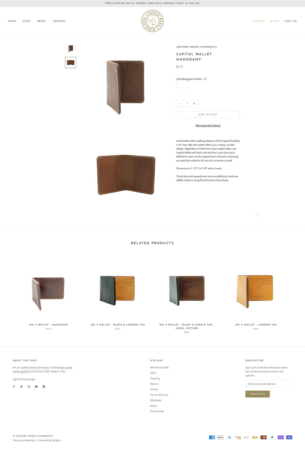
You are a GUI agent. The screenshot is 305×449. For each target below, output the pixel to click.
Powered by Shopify (49, 440)
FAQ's (153, 372)
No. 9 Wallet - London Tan (256, 325)
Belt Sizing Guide (159, 367)
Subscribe (257, 394)
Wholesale (155, 400)
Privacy (154, 389)
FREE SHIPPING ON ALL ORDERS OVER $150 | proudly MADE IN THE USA (152, 3)
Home (12, 21)
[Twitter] (21, 386)
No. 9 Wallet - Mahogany (48, 325)
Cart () (291, 21)
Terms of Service (159, 394)
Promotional (157, 411)
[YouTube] (36, 386)
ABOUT (41, 21)
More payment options (208, 125)
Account (259, 21)
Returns (154, 383)
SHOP (26, 21)
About (153, 405)
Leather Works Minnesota (35, 367)
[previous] (10, 292)
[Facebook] (14, 386)
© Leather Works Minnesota (33, 436)
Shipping (155, 378)
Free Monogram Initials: (189, 78)
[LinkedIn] (44, 386)
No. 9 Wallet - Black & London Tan (118, 325)
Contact (59, 21)
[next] (295, 292)
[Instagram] (29, 386)
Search (275, 21)
